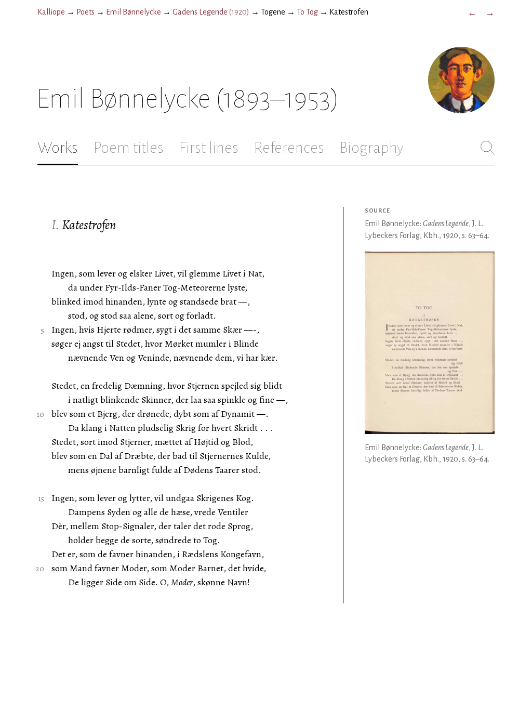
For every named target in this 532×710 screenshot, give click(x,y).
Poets (85, 12)
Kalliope (51, 12)
